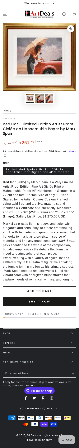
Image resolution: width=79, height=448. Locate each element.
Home (6, 110)
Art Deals (9, 118)
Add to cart (39, 291)
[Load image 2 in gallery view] (39, 98)
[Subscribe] (74, 374)
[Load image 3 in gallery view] (49, 98)
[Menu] (5, 14)
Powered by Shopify (39, 439)
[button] (64, 14)
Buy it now (39, 301)
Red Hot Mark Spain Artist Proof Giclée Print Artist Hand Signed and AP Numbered (38, 171)
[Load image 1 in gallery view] (30, 98)
